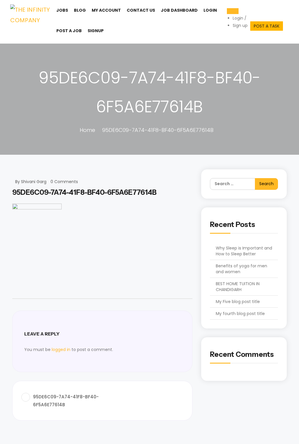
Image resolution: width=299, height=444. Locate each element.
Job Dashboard (179, 10)
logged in (61, 349)
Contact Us (141, 10)
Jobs (62, 10)
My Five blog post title (238, 301)
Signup (96, 31)
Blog (80, 10)
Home (87, 130)
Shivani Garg (33, 182)
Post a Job (69, 31)
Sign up (240, 25)
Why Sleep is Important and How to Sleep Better (244, 251)
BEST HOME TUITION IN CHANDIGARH (238, 286)
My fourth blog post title (240, 313)
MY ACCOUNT (106, 10)
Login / (239, 18)
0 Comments (64, 182)
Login (210, 10)
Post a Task (266, 26)
